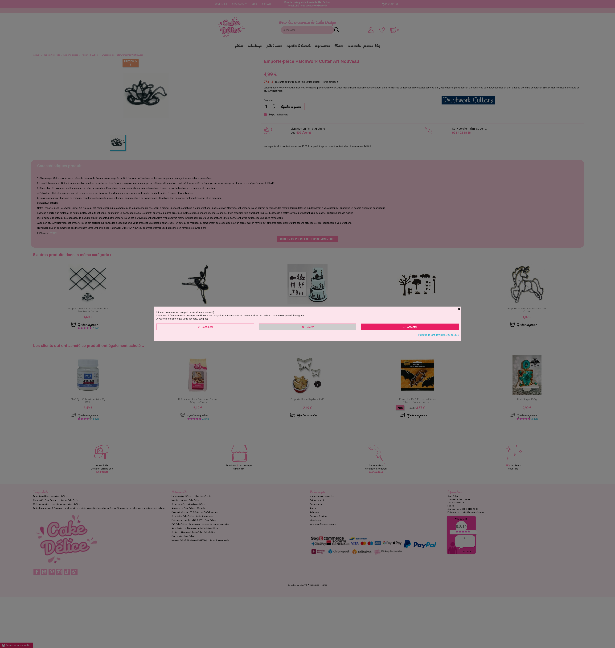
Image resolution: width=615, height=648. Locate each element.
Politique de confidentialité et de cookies (438, 335)
